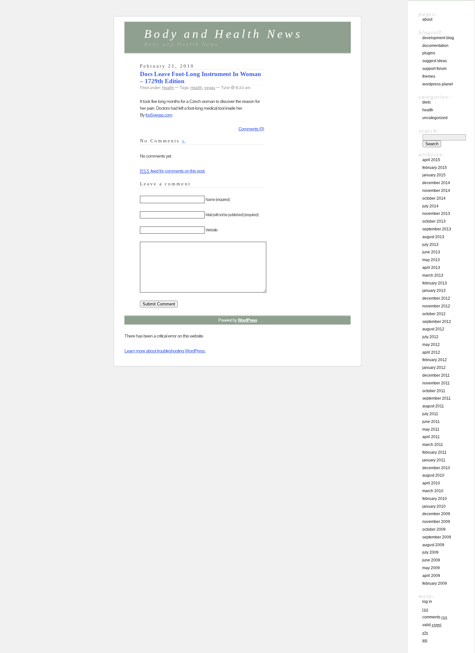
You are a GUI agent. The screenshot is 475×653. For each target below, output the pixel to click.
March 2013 (432, 275)
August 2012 (433, 329)
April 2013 (431, 267)
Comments (434, 617)
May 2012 (431, 344)
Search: (428, 130)
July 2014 (430, 206)
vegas (209, 87)
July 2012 (430, 337)
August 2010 (433, 475)
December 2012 (436, 298)
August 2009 (433, 545)
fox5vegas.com (158, 114)
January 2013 (434, 290)
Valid (431, 625)
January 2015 (434, 175)
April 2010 (431, 483)
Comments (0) (251, 128)
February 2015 (434, 167)
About (427, 19)
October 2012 (434, 314)
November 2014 (436, 190)
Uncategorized (435, 118)
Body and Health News (223, 33)
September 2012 (436, 321)
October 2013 (434, 221)
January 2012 (434, 367)
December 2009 (436, 514)
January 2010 (434, 506)
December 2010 (436, 468)
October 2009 (434, 529)
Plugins (428, 53)
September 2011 (436, 398)
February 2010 (434, 498)
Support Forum (434, 68)
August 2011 (433, 406)
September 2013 (436, 229)
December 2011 (436, 375)
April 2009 (431, 575)
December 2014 (436, 183)
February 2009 (434, 583)
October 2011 (433, 391)
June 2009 (431, 560)
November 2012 (436, 306)
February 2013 (434, 283)
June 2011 (431, 421)
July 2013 (430, 244)
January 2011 (433, 460)
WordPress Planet (437, 84)
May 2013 (431, 260)
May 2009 (431, 568)
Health (168, 87)
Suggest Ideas (434, 61)
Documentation (435, 45)
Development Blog (438, 38)
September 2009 (436, 537)
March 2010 (432, 491)
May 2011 (430, 429)
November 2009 (436, 521)
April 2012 (431, 352)
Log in (427, 601)
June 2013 (431, 252)
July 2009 (430, 552)
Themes (428, 76)
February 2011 (434, 452)
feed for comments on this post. (172, 170)
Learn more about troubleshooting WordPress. (165, 350)
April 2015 (431, 160)
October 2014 (434, 198)
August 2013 (433, 237)
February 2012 (434, 360)
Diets (426, 102)
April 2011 (431, 437)
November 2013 (436, 213)
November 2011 (436, 383)
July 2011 (430, 414)
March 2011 (432, 444)
